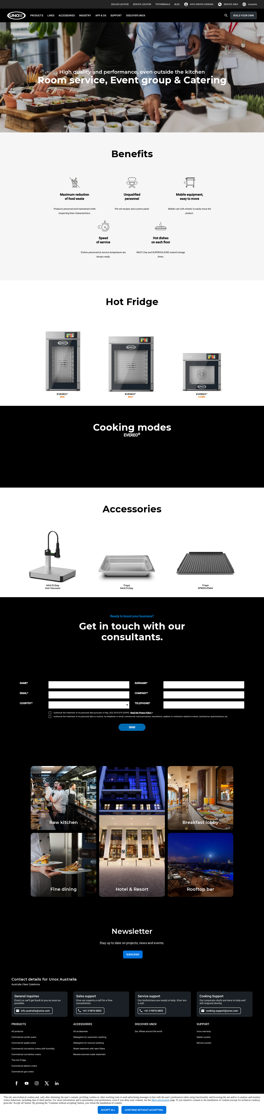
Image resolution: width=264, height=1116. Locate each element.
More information (161, 1100)
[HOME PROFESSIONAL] (17, 15)
